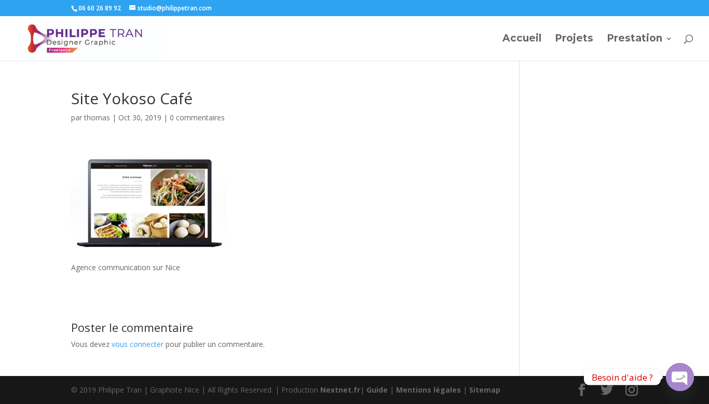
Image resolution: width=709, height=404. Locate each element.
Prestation (634, 39)
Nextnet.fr (340, 390)
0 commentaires (197, 117)
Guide (377, 390)
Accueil (521, 39)
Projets (574, 39)
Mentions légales (428, 390)
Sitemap (484, 390)
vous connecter (137, 344)
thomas (97, 117)
